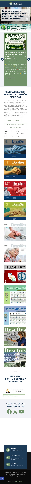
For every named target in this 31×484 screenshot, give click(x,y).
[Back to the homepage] (15, 4)
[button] (4, 4)
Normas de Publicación (13, 120)
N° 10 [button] (17, 136)
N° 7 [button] (22, 133)
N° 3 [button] (23, 131)
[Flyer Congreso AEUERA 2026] (15, 28)
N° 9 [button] (11, 136)
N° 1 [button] (12, 131)
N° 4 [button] (5, 133)
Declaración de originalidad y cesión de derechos (16, 126)
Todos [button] (6, 131)
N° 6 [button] (17, 133)
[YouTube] (21, 413)
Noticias (18, 61)
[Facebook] (9, 413)
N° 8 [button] (5, 136)
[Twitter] (15, 413)
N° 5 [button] (11, 133)
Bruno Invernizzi (19, 481)
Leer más (10, 78)
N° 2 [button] (17, 131)
